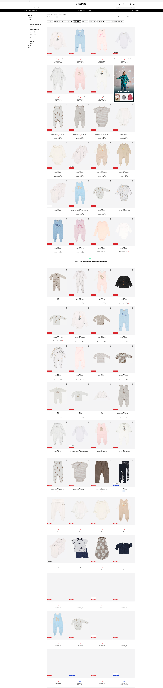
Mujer (29, 4)
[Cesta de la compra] (134, 4)
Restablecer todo (61, 24)
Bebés (52, 14)
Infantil (40, 4)
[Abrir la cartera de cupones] (119, 4)
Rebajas (56, 21)
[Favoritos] (130, 4)
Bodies (60, 14)
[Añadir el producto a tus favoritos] (66, 28)
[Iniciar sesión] (123, 4)
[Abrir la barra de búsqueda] (117, 7)
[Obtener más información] (58, 63)
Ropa (56, 14)
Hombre (35, 4)
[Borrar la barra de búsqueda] (133, 7)
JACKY (64, 14)
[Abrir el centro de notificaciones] (127, 4)
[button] (121, 17)
